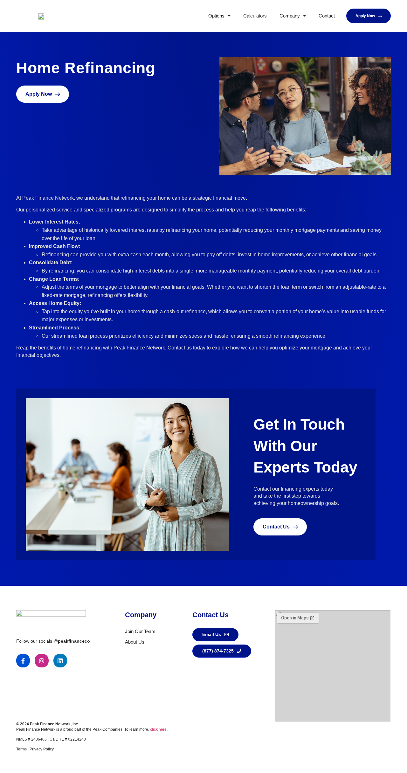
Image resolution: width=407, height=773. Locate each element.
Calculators (255, 15)
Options (216, 15)
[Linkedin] (60, 660)
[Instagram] (41, 660)
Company (289, 15)
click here (158, 729)
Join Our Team (140, 631)
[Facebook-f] (23, 660)
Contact (327, 15)
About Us (134, 642)
